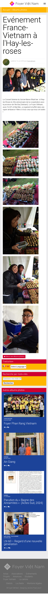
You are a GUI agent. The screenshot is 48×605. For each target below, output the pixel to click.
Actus (5, 574)
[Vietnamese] (8, 367)
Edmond (6, 457)
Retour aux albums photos (14, 356)
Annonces (17, 576)
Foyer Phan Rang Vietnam (20, 423)
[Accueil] (24, 3)
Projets (6, 576)
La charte (20, 583)
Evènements (31, 574)
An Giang (9, 461)
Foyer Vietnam (9, 579)
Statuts (9, 583)
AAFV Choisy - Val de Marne (11, 536)
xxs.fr (39, 588)
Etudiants (29, 576)
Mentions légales (34, 583)
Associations (17, 574)
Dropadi (6, 495)
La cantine (23, 579)
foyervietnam (31, 61)
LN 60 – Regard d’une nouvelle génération (23, 542)
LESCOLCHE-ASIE (8, 418)
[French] (4, 367)
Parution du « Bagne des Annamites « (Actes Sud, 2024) (23, 501)
